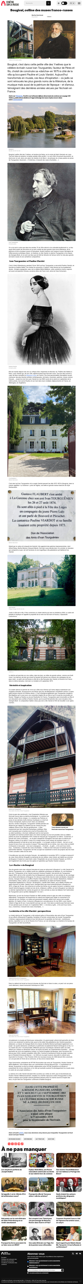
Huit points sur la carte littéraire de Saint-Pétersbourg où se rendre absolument (13, 1221)
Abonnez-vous (35, 1253)
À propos (3, 1257)
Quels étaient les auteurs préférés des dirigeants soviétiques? (66, 1196)
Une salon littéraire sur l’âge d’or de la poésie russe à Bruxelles (41, 1244)
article (21, 1133)
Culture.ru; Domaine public (15, 60)
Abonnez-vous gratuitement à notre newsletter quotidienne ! (44, 1266)
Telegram (19, 96)
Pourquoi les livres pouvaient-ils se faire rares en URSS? (13, 1244)
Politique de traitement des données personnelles (9, 1260)
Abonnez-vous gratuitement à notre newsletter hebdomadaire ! (44, 1262)
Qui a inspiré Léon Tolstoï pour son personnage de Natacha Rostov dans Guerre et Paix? (40, 1221)
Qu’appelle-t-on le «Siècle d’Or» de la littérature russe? (13, 1195)
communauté (17, 100)
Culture (49, 16)
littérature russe (31, 375)
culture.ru (11, 671)
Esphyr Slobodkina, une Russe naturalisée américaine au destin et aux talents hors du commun (41, 1172)
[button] (45, 2)
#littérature (40, 1139)
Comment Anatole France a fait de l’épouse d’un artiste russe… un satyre (68, 1221)
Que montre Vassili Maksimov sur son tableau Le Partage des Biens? (68, 1172)
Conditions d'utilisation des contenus (9, 1263)
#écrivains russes (14, 1139)
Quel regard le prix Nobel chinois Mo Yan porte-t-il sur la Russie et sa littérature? (68, 1245)
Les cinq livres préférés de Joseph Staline (11, 1171)
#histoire (51, 1139)
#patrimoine (28, 1139)
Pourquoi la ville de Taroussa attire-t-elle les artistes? (40, 1195)
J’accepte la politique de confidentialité (38, 1273)
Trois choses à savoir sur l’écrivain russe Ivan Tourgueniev (63, 828)
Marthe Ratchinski (37, 15)
